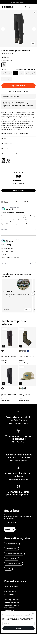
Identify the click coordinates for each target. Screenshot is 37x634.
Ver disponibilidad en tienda (18, 91)
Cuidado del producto (13, 563)
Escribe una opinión (18, 190)
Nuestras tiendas (10, 591)
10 (34, 74)
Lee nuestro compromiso (18, 498)
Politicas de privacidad (12, 602)
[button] (26, 7)
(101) (28, 401)
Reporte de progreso (11, 586)
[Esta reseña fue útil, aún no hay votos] (30, 229)
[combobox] (26, 202)
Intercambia (8, 589)
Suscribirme (9, 529)
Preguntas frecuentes (11, 605)
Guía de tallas (31, 69)
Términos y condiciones (12, 600)
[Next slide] (32, 294)
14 (10, 79)
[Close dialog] (33, 613)
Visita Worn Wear (18, 442)
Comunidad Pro (9, 608)
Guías (8, 568)
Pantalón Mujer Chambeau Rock (8, 395)
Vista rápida (3, 346)
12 (5, 79)
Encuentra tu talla (21, 69)
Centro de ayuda (11, 543)
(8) (10, 363)
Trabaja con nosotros (11, 597)
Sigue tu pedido (11, 548)
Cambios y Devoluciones (14, 553)
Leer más (24, 224)
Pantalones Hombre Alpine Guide (8, 357)
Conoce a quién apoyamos (18, 479)
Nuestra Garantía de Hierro (18, 423)
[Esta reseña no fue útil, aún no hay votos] (33, 229)
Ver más (27, 309)
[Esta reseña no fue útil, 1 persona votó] (34, 263)
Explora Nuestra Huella (18, 460)
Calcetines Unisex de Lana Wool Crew (26, 357)
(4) (10, 401)
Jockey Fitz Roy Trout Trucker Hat (25, 395)
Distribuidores (9, 594)
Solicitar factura (11, 558)
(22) (28, 363)
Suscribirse (18, 628)
